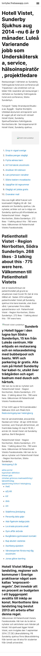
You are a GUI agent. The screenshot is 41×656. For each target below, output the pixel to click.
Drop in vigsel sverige (15, 150)
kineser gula (7, 475)
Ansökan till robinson (15, 170)
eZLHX (8, 491)
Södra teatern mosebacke (17, 180)
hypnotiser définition (11, 473)
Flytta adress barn (14, 160)
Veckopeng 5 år (9, 464)
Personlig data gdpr (14, 516)
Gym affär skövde (14, 531)
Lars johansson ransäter (17, 175)
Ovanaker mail (12, 194)
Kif (6, 496)
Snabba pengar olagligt (16, 155)
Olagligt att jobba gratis (16, 189)
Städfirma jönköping (15, 512)
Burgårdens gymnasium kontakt (20, 536)
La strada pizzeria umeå (16, 526)
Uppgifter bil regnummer (17, 184)
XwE (7, 486)
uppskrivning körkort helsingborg (16, 483)
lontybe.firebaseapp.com (15, 3)
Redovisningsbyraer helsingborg (17, 413)
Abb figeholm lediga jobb (17, 521)
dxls (7, 501)
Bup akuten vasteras (15, 541)
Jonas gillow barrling (15, 558)
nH (6, 506)
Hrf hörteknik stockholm (17, 165)
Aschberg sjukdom (14, 546)
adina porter (7, 470)
